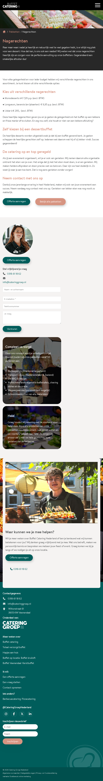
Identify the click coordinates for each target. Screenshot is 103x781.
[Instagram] (6, 714)
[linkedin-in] (30, 714)
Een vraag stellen (11, 682)
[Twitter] (22, 714)
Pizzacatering (28, 699)
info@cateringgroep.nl (14, 282)
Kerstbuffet (28, 663)
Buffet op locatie (11, 658)
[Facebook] (14, 714)
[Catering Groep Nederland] (17, 4)
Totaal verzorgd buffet (14, 647)
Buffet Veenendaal (12, 663)
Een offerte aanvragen (14, 677)
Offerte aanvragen (16, 201)
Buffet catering (10, 642)
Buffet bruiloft (28, 658)
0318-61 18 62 (13, 273)
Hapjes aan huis (10, 652)
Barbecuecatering (12, 699)
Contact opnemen (12, 687)
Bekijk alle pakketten (50, 201)
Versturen (12, 329)
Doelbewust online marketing (20, 776)
